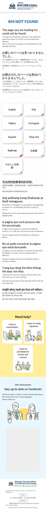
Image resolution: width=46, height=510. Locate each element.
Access (23, 495)
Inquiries (23, 500)
